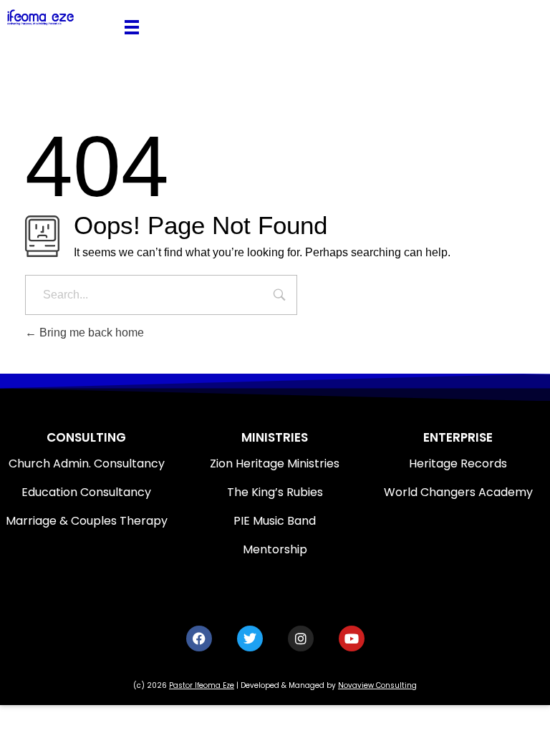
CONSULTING (86, 437)
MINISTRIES (274, 437)
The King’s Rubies (275, 492)
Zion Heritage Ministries (274, 463)
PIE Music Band (274, 521)
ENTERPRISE (458, 437)
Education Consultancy (86, 492)
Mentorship (275, 549)
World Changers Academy (458, 492)
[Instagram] (301, 638)
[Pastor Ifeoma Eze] (58, 17)
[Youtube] (352, 638)
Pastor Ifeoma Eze (201, 685)
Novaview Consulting (377, 685)
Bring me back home (90, 332)
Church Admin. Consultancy (87, 463)
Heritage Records (458, 463)
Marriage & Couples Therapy (87, 521)
